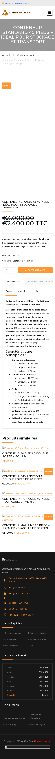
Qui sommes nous (12, 633)
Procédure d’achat (38, 639)
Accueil (6, 55)
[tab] (13, 281)
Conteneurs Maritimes (28, 55)
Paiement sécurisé (38, 633)
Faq (31, 645)
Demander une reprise (14, 718)
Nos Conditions (11, 645)
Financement (10, 639)
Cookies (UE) (10, 724)
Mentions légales (38, 724)
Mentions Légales (43, 741)
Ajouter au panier (35, 270)
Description (13, 281)
